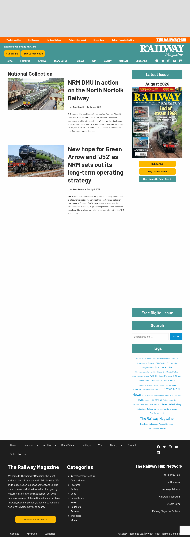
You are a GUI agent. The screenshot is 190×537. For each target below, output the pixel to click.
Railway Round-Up (169, 400)
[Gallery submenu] (121, 445)
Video (74, 520)
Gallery (74, 489)
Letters (166, 380)
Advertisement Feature (83, 475)
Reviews (75, 511)
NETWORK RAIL (172, 389)
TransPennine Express (149, 424)
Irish (179, 376)
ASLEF (138, 359)
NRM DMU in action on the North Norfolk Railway (96, 89)
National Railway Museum (143, 389)
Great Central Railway (171, 372)
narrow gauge (171, 385)
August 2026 (157, 83)
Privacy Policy (152, 533)
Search (176, 336)
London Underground (144, 385)
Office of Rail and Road (173, 395)
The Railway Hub (157, 413)
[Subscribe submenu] (25, 454)
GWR (152, 376)
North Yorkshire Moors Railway (153, 395)
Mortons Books (158, 385)
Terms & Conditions (172, 533)
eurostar (174, 363)
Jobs (73, 493)
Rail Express (143, 400)
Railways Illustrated (140, 404)
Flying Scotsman (147, 367)
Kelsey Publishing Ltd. (132, 533)
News (137, 394)
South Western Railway (145, 409)
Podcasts (76, 506)
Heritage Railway (163, 376)
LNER (172, 380)
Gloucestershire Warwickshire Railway (148, 372)
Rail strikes (156, 399)
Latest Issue (77, 497)
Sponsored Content (162, 409)
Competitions (78, 480)
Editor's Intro (161, 363)
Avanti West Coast (149, 359)
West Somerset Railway (157, 428)
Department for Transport (146, 363)
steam (174, 409)
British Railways (163, 358)
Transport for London (166, 424)
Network (159, 389)
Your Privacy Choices (35, 519)
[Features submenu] (37, 445)
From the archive (163, 367)
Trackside (76, 515)
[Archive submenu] (55, 445)
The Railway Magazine (157, 418)
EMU (168, 363)
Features (75, 484)
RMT (151, 404)
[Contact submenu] (140, 445)
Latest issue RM (156, 381)
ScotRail (157, 404)
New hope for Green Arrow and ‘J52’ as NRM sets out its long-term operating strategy (95, 164)
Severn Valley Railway (171, 404)
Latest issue (144, 380)
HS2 (175, 376)
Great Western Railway (140, 376)
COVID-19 (175, 359)
